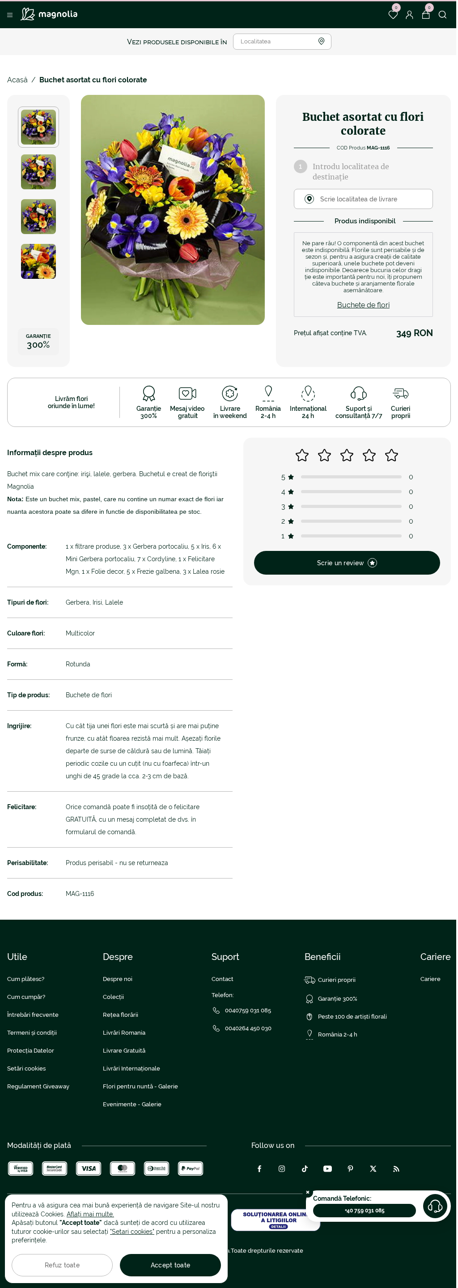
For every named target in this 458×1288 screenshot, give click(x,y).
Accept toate (170, 1265)
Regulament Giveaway (38, 1086)
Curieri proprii (337, 980)
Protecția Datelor (30, 1050)
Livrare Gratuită (124, 1050)
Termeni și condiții (32, 1032)
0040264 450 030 (248, 1028)
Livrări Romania (124, 1032)
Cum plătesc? (25, 979)
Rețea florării (120, 1014)
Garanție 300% (337, 998)
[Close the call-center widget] (307, 1192)
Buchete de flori (363, 305)
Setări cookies (26, 1068)
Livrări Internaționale (131, 1068)
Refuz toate (62, 1265)
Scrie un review (340, 563)
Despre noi (117, 979)
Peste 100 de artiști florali (352, 1016)
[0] (393, 14)
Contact (222, 979)
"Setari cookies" (132, 1231)
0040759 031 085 (248, 1010)
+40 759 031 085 (365, 1210)
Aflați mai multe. (90, 1214)
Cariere (430, 979)
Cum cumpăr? (26, 997)
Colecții (113, 997)
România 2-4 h (337, 1034)
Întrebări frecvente (33, 1014)
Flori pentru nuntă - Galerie (140, 1086)
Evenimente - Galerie (132, 1104)
